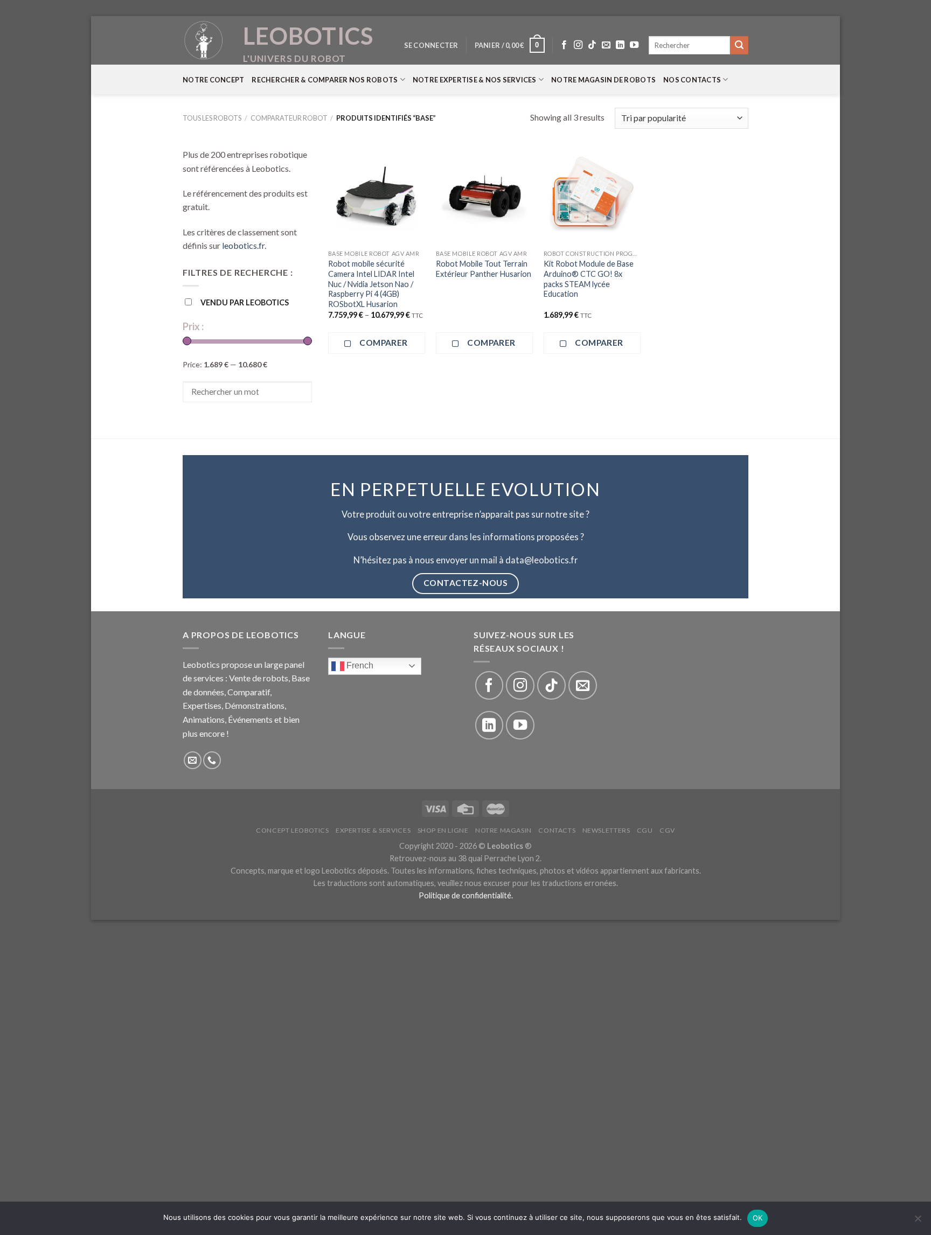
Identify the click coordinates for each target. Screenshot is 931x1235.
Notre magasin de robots (603, 79)
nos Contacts (692, 79)
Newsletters (606, 830)
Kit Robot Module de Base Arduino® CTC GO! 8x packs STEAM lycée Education (589, 278)
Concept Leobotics (292, 830)
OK (758, 1217)
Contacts (556, 830)
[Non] (917, 1221)
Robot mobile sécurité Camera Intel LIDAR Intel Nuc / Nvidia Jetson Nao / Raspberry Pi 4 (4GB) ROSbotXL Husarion (371, 284)
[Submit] (739, 45)
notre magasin (503, 830)
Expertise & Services (373, 830)
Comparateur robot (289, 118)
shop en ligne (443, 830)
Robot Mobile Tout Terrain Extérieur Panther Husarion (483, 268)
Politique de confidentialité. (466, 895)
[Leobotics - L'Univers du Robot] (204, 40)
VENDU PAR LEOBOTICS (244, 302)
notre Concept (213, 79)
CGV (667, 830)
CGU (645, 830)
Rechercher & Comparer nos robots (325, 79)
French (358, 665)
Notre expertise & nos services (475, 79)
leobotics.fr (243, 245)
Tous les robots (212, 118)
